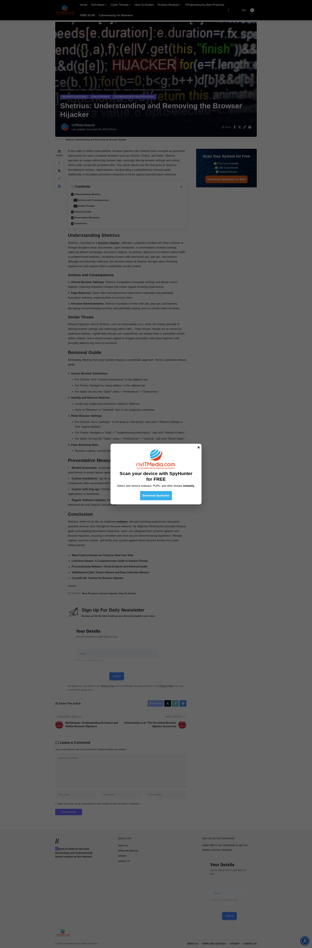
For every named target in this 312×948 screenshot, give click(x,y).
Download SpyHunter (156, 495)
